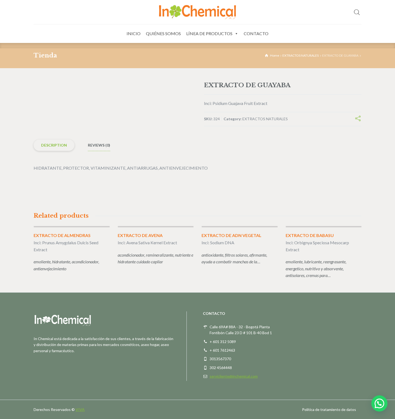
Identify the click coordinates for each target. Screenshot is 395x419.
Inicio (134, 33)
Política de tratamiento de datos (329, 409)
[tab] (54, 145)
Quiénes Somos (163, 33)
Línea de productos (209, 33)
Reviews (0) (99, 145)
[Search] (356, 12)
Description (54, 145)
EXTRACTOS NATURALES (300, 55)
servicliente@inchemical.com (234, 376)
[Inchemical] (197, 12)
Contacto (256, 33)
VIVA (80, 409)
